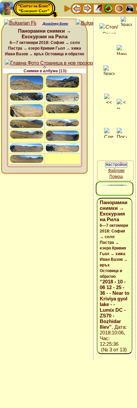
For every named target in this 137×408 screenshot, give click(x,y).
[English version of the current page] (20, 23)
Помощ (116, 176)
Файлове (116, 170)
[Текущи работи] (119, 8)
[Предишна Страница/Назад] (76, 8)
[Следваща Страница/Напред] (87, 8)
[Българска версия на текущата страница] (92, 23)
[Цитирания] (108, 8)
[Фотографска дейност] (130, 8)
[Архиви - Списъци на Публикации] (98, 8)
